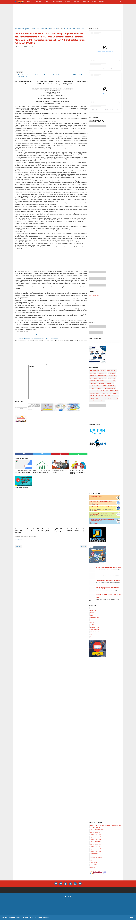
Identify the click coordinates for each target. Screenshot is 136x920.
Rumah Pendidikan (95, 617)
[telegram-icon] (65, 883)
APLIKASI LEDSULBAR (109, 890)
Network (50, 890)
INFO (103, 370)
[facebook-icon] (56, 883)
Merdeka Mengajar (110, 388)
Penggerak (112, 375)
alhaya (92, 400)
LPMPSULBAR (102, 373)
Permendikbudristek (102, 390)
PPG (92, 398)
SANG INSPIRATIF (94, 627)
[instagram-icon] (70, 883)
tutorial (92, 390)
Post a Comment (32, 46)
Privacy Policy (39, 890)
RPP (110, 398)
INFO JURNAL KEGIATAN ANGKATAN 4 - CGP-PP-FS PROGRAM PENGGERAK (86, 890)
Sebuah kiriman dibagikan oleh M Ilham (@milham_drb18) (105, 109)
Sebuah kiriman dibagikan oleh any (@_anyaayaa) (105, 68)
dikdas (93, 373)
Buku (91, 615)
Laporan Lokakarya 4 (95, 839)
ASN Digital (93, 622)
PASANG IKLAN (56, 890)
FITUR (115, 393)
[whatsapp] (78, 454)
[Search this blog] (120, 2)
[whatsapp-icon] (75, 883)
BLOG (92, 380)
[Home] (65, 896)
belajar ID (111, 378)
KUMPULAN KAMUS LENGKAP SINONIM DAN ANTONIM (108, 567)
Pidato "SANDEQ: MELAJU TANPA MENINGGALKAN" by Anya (101, 501)
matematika (100, 400)
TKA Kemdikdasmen (95, 620)
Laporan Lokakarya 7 (95, 846)
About (23, 890)
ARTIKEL (112, 380)
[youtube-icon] (60, 883)
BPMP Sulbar (93, 612)
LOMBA (107, 395)
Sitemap (45, 890)
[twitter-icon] (80, 883)
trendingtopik (111, 370)
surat (103, 385)
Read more (96, 499)
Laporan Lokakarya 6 (95, 844)
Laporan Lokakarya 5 (95, 841)
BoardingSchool (94, 393)
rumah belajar (94, 385)
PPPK (109, 393)
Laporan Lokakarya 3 (95, 837)
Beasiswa (115, 395)
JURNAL (110, 383)
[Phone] (69, 896)
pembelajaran (102, 375)
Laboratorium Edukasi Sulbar (64, 894)
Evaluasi (111, 373)
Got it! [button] (131, 917)
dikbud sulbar (94, 370)
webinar (93, 383)
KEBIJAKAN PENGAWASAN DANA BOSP (28, 336)
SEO (116, 398)
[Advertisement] (68, 16)
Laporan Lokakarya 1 (95, 832)
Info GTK (92, 624)
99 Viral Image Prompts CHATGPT (96, 496)
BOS (98, 398)
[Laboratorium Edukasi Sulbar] (19, 2)
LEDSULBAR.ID (82, 894)
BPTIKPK (93, 378)
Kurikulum (101, 383)
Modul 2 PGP (93, 865)
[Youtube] (68, 896)
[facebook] (24, 454)
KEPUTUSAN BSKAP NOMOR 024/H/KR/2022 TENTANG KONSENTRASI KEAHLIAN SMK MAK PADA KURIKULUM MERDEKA (108, 596)
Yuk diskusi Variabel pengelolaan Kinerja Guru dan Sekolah (32, 334)
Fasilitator (99, 395)
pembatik (100, 388)
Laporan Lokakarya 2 (95, 834)
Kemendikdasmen (94, 629)
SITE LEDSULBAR (94, 632)
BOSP (91, 636)
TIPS (92, 388)
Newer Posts (18, 546)
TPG (104, 398)
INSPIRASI (111, 385)
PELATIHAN (103, 378)
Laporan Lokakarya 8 (95, 849)
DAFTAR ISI (19, 72)
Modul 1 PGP (93, 862)
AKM (92, 395)
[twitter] (42, 454)
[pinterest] (60, 454)
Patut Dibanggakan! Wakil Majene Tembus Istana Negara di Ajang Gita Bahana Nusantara (39, 338)
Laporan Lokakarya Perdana (97, 829)
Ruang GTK (93, 610)
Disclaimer (33, 890)
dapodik (93, 375)
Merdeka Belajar (102, 380)
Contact (28, 890)
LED (103, 393)
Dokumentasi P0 (94, 853)
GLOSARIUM (114, 390)
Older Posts (83, 546)
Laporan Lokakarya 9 (95, 851)
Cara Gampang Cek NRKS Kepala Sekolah (105, 573)
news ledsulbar (64, 890)
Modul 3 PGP (93, 867)
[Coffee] (70, 896)
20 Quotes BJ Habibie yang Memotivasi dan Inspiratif (108, 580)
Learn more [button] (46, 917)
